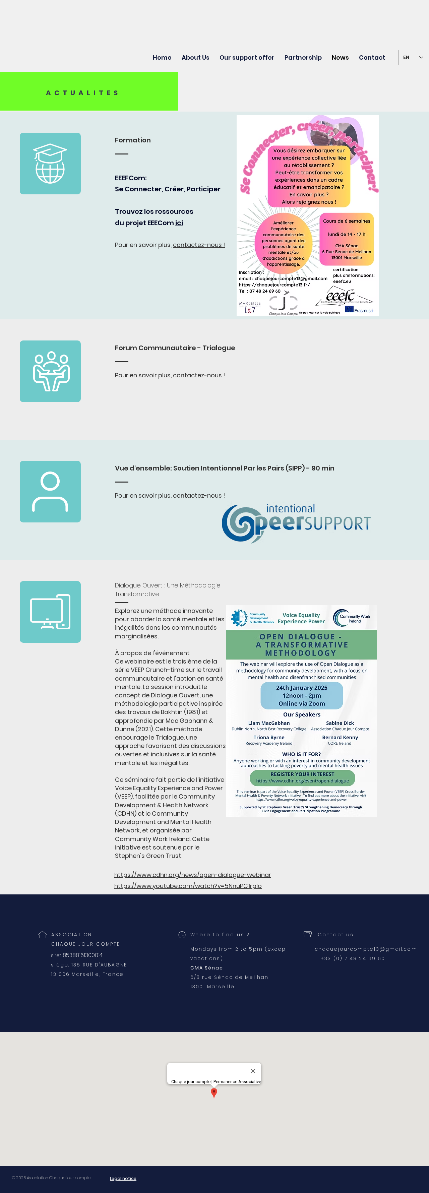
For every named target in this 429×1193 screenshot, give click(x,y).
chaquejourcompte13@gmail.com (366, 949)
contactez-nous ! (199, 245)
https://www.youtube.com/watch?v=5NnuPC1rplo (188, 886)
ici (179, 223)
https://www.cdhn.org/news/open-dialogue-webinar (192, 875)
